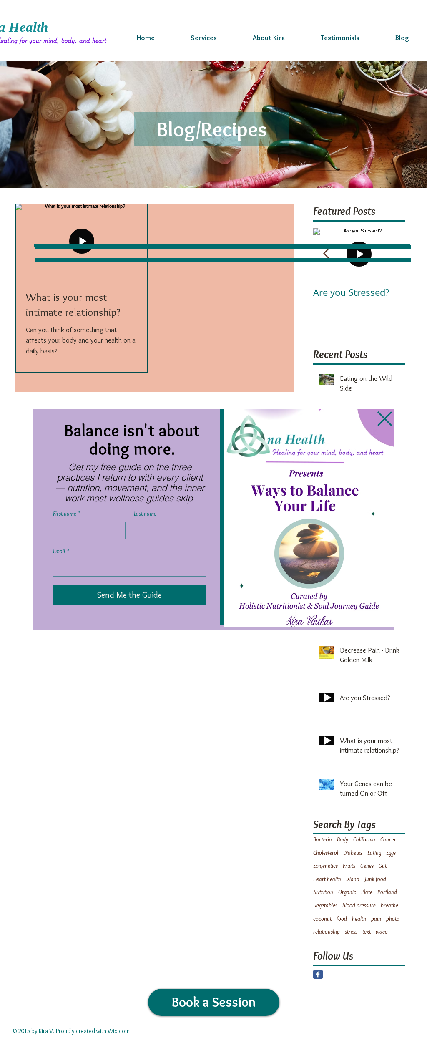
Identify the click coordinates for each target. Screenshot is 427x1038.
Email (61, 551)
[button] (384, 418)
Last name (145, 513)
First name (66, 513)
